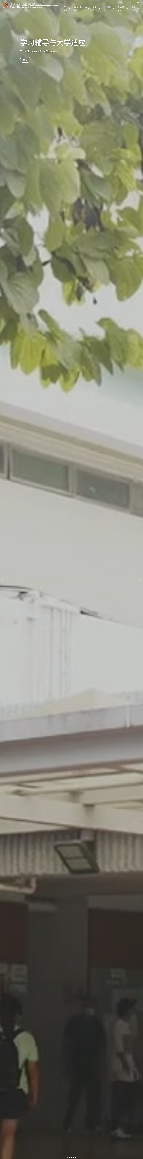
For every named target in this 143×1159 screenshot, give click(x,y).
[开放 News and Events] (138, 8)
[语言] (118, 2)
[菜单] (138, 2)
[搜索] (130, 2)
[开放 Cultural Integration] (99, 8)
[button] (2, 579)
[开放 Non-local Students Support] (113, 8)
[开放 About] (70, 8)
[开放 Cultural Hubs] (127, 8)
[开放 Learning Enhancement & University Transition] (88, 8)
